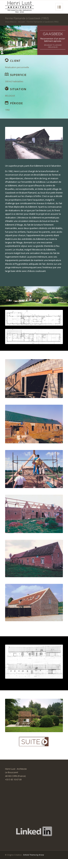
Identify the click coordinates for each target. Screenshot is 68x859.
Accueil (21, 21)
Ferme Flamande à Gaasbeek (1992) (27, 18)
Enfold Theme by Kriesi (33, 855)
